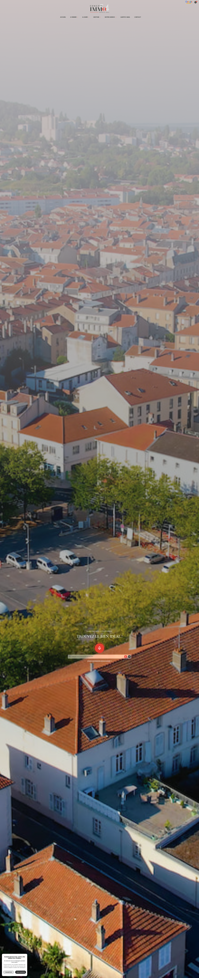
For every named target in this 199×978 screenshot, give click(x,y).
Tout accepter (20, 972)
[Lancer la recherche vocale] (99, 648)
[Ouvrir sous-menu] (78, 17)
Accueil (63, 17)
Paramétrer (8, 972)
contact (137, 17)
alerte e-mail (125, 17)
